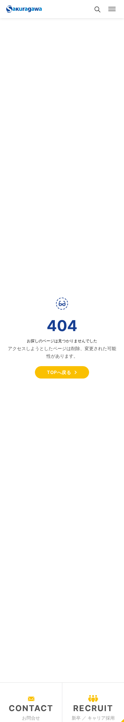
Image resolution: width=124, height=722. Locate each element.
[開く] (112, 9)
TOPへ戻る (59, 372)
